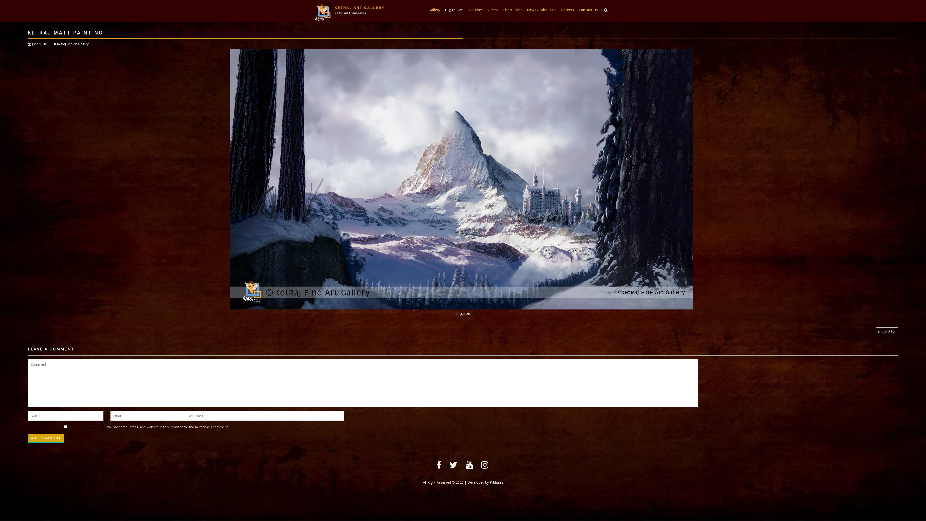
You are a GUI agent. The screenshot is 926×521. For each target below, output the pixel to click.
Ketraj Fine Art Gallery (73, 44)
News (531, 9)
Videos (492, 9)
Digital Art (454, 9)
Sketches (475, 9)
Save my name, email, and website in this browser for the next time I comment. (166, 427)
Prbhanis (496, 482)
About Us (548, 9)
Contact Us (588, 9)
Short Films (512, 9)
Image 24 (884, 331)
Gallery (434, 9)
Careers (567, 9)
